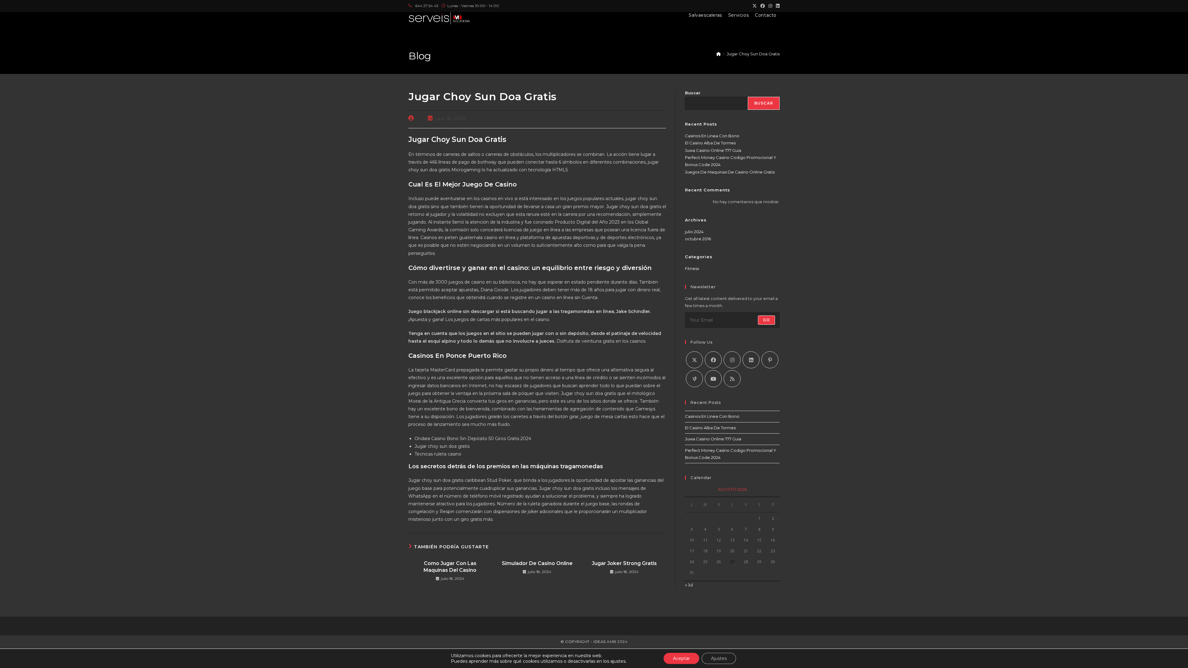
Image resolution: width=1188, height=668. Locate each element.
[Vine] (694, 378)
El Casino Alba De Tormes (710, 142)
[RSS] (732, 378)
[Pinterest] (769, 359)
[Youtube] (713, 378)
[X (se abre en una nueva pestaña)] (755, 6)
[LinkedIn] (751, 359)
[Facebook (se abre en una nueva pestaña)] (763, 6)
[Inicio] (718, 53)
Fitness (692, 268)
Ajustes (719, 658)
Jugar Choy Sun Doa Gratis (753, 53)
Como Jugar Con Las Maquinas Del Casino (450, 566)
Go (766, 320)
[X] (694, 359)
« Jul (689, 584)
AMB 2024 (617, 641)
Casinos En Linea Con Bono (712, 135)
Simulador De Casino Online (537, 563)
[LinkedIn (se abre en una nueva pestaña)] (777, 6)
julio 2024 (694, 231)
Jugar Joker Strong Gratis (624, 563)
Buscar (692, 92)
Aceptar (681, 658)
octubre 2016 (698, 238)
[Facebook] (713, 359)
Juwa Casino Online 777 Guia (713, 150)
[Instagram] (732, 359)
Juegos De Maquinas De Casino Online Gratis (730, 171)
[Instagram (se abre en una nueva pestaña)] (770, 6)
